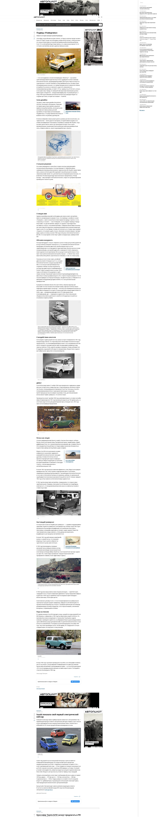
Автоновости (38, 710)
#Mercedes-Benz (93, 20)
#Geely (68, 20)
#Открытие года (39, 20)
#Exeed (72, 20)
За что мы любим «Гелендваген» (70, 461)
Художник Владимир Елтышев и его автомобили (72, 547)
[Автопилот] (39, 17)
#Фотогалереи (53, 20)
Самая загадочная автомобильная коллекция (72, 268)
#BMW (98, 20)
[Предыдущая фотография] (37, 194)
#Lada (64, 20)
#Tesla (86, 20)
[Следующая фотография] (79, 194)
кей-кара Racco (49, 790)
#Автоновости (46, 20)
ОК (100, 24)
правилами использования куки (63, 25)
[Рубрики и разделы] (102, 17)
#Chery (76, 20)
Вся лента (142, 110)
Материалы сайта (39, 28)
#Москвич (82, 20)
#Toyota (59, 20)
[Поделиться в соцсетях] (34, 38)
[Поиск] (99, 17)
